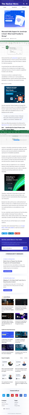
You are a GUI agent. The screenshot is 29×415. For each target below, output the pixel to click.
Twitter (6, 227)
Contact (3, 405)
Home (5, 7)
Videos (21, 357)
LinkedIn (12, 227)
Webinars (24, 7)
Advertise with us (5, 404)
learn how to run (5, 125)
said (21, 119)
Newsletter (14, 7)
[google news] (25, 395)
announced (14, 58)
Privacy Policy (17, 405)
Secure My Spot (7, 271)
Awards (16, 404)
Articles (25, 357)
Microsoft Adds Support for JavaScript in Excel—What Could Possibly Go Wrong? (14, 34)
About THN (4, 402)
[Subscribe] (25, 248)
